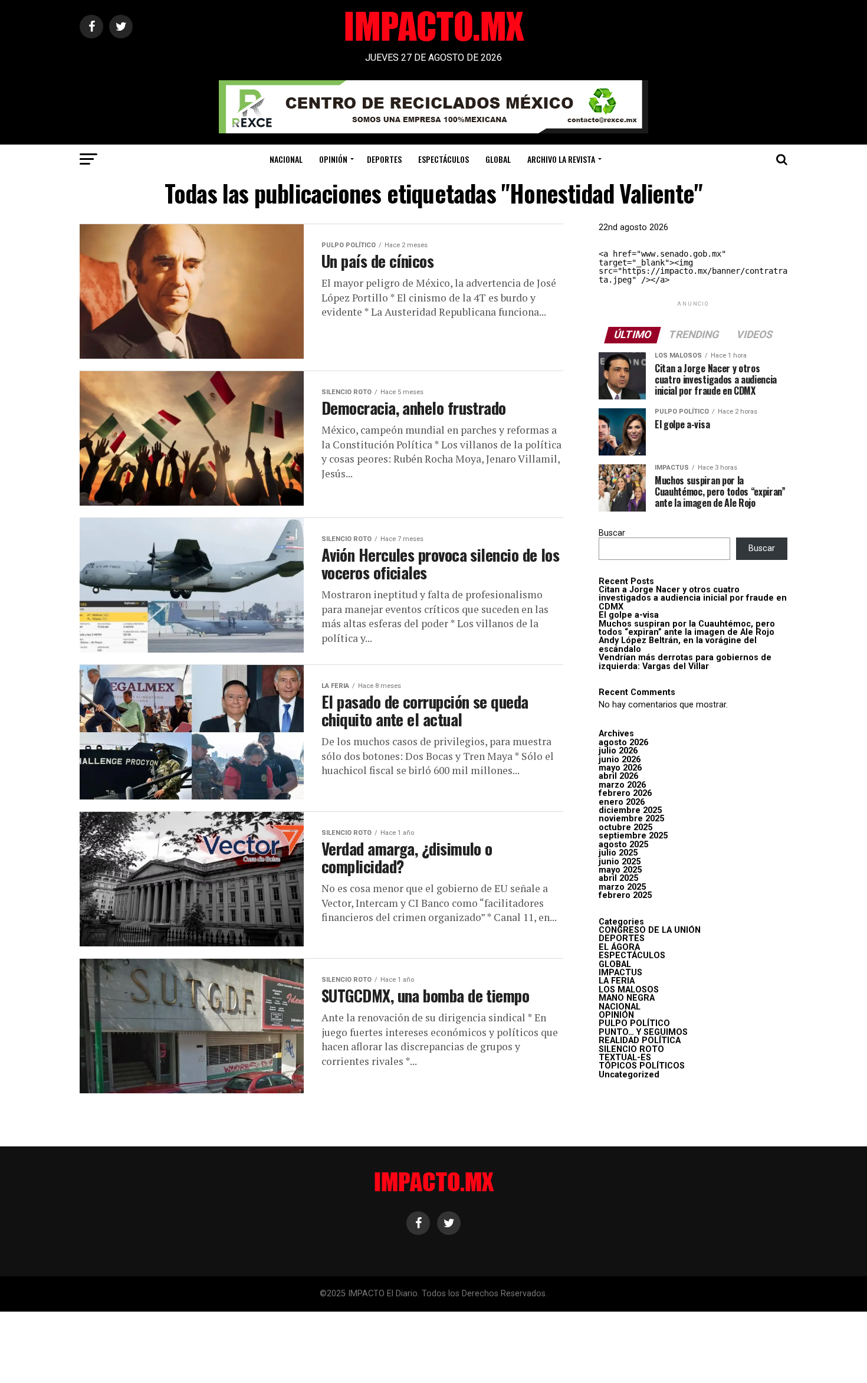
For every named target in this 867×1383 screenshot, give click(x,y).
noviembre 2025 (631, 819)
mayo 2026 (620, 768)
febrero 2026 (625, 793)
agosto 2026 (623, 743)
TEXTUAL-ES (625, 1058)
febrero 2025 (625, 895)
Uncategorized (629, 1075)
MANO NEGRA (627, 998)
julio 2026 (618, 751)
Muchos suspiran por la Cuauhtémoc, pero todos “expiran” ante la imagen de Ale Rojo (687, 628)
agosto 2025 (623, 845)
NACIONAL (286, 159)
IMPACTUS (620, 973)
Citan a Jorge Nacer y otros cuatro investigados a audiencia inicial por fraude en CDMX (693, 598)
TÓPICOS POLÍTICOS (642, 1066)
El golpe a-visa (629, 615)
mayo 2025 (620, 870)
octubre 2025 (625, 827)
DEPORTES (384, 159)
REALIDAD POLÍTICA (640, 1040)
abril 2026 (618, 776)
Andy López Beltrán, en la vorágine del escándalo (678, 644)
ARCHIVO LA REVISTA (561, 159)
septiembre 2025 (633, 836)
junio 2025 (620, 862)
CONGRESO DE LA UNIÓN (650, 930)
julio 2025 (618, 853)
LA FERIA (617, 981)
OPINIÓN (333, 159)
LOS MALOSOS (629, 990)
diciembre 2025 (630, 810)
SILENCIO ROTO (631, 1049)
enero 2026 (622, 802)
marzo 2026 (622, 785)
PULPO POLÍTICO (634, 1023)
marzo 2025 (622, 887)
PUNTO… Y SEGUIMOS (643, 1032)
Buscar (612, 533)
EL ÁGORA (619, 947)
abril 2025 (618, 878)
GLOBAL (498, 159)
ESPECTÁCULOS (443, 159)
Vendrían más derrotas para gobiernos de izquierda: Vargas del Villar (685, 662)
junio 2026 (620, 760)
